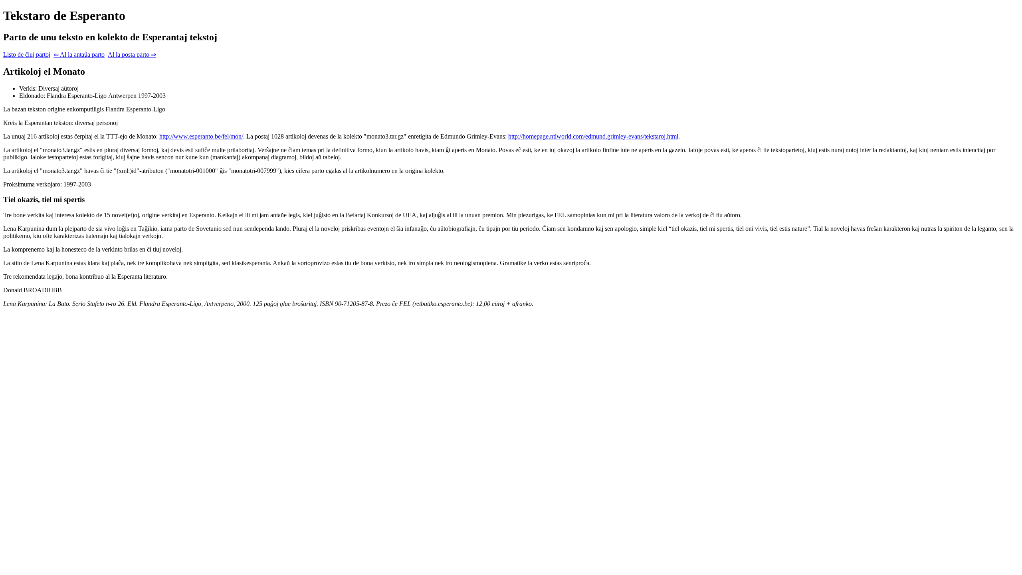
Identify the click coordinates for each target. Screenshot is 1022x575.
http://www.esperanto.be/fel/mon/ (201, 136)
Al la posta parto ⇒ (132, 54)
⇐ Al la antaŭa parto (79, 54)
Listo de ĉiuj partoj (26, 54)
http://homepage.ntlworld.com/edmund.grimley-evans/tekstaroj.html (593, 136)
